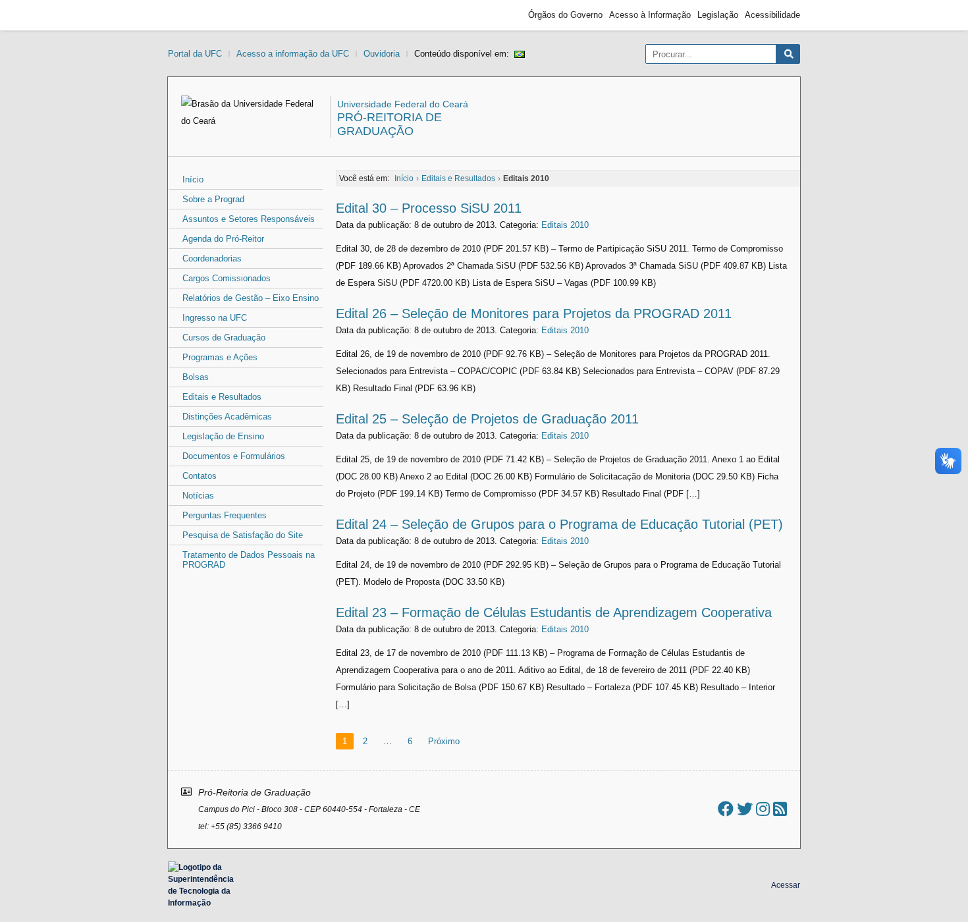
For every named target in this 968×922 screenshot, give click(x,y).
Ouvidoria (381, 54)
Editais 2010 (565, 225)
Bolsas (195, 377)
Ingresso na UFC (214, 318)
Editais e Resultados (221, 397)
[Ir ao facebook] (726, 809)
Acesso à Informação (650, 15)
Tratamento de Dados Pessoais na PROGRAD (248, 560)
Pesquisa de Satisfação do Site (242, 535)
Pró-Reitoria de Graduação (389, 124)
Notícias (198, 496)
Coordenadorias (212, 258)
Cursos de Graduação (223, 337)
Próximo (444, 741)
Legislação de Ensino (223, 436)
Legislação (717, 15)
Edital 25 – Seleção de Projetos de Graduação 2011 (487, 419)
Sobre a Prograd (213, 199)
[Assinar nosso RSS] (780, 809)
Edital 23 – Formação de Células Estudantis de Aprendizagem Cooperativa (554, 612)
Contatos (199, 476)
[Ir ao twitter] (745, 809)
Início (192, 179)
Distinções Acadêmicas (227, 416)
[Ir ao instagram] (763, 809)
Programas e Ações (219, 357)
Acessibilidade (772, 15)
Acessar (785, 885)
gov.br (191, 15)
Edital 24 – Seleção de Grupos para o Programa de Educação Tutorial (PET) (559, 524)
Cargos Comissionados (226, 278)
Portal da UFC (195, 54)
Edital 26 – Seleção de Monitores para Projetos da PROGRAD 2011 (534, 313)
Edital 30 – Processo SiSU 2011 (429, 208)
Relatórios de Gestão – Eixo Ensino (250, 298)
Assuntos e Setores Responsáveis (248, 219)
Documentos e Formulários (233, 456)
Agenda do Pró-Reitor (223, 239)
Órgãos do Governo (565, 15)
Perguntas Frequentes (224, 515)
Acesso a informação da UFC (292, 54)
